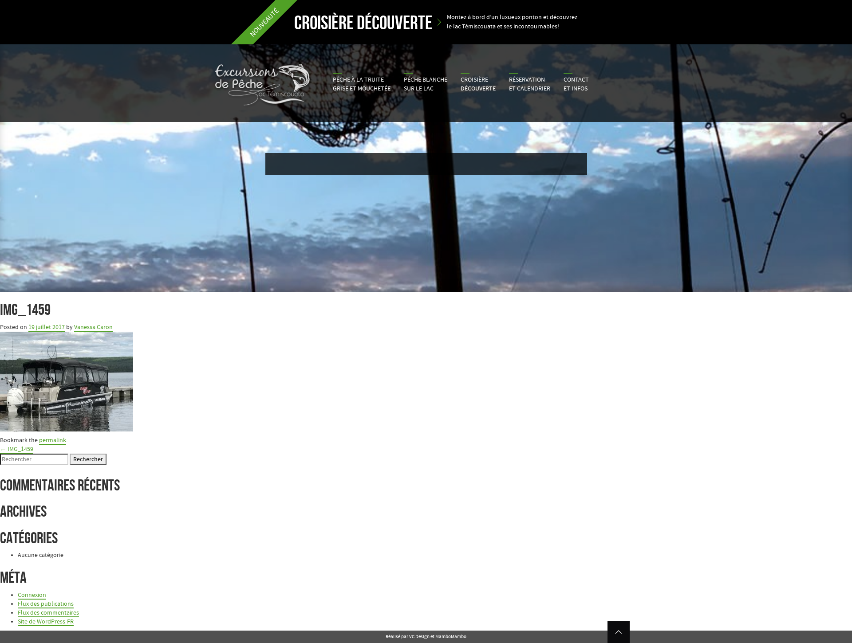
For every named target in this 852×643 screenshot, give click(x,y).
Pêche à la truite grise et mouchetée (361, 84)
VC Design (419, 636)
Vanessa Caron (93, 327)
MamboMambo (450, 636)
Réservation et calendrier (529, 84)
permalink (52, 440)
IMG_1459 (16, 449)
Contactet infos (576, 84)
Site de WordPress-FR (46, 621)
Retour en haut (618, 632)
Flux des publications (46, 604)
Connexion (32, 595)
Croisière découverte (478, 84)
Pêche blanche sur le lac (425, 84)
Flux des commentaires (48, 612)
